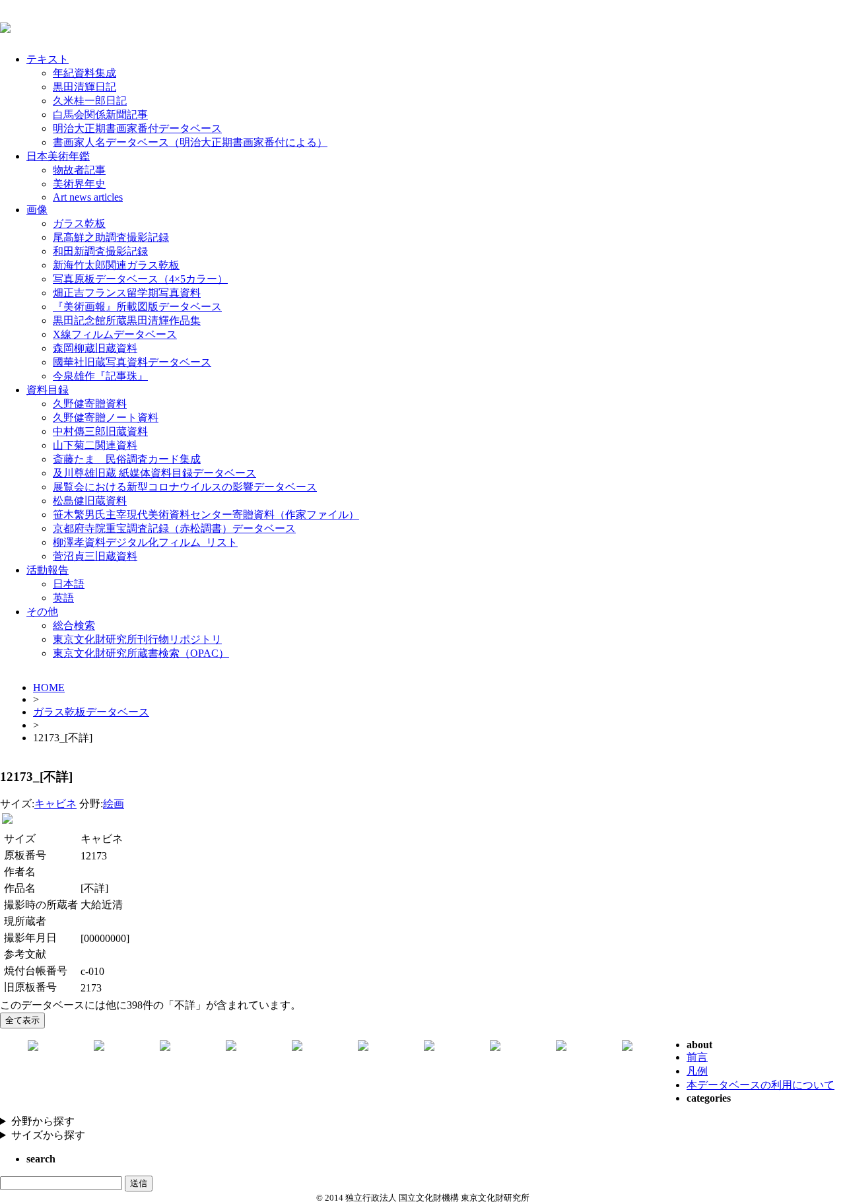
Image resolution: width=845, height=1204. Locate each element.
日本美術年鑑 (58, 156)
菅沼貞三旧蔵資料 (95, 556)
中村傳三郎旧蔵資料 (100, 431)
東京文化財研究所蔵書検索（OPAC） (141, 653)
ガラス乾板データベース (91, 712)
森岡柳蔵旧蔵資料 (95, 348)
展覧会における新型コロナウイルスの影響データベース (185, 486)
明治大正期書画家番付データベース (137, 128)
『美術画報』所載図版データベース (137, 306)
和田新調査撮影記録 (100, 251)
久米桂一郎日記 (90, 100)
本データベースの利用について (760, 1084)
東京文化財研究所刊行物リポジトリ (137, 639)
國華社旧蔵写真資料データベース (132, 362)
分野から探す (43, 1121)
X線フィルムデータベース (115, 334)
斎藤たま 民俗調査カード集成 (127, 459)
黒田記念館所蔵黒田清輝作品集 (127, 320)
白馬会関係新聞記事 (100, 114)
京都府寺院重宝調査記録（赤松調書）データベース (174, 528)
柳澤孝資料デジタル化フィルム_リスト (145, 542)
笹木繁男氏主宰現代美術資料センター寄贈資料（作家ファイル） (206, 514)
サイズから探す (48, 1135)
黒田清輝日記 (84, 86)
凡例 (697, 1071)
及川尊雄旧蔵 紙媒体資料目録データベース (154, 473)
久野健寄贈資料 (90, 403)
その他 (42, 611)
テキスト (47, 59)
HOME (49, 687)
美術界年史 (79, 183)
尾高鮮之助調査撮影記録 (111, 237)
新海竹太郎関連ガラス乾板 (116, 265)
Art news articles (88, 197)
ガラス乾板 (79, 223)
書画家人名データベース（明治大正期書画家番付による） (190, 142)
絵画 (113, 803)
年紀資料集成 (84, 73)
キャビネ (55, 803)
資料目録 (47, 389)
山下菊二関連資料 (95, 445)
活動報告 (47, 570)
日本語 (68, 583)
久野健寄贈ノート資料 (105, 417)
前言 (697, 1057)
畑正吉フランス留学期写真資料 (127, 292)
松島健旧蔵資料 (90, 500)
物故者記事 (79, 170)
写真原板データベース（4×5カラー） (140, 278)
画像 (37, 209)
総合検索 (74, 625)
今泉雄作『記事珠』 (100, 376)
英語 (63, 597)
